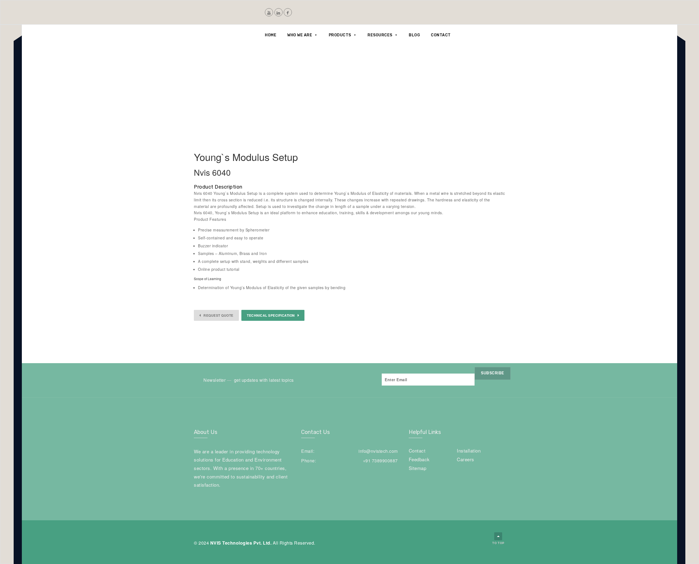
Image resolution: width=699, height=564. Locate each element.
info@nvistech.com (378, 451)
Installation (469, 450)
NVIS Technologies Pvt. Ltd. (241, 543)
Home (270, 35)
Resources (380, 35)
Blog (414, 35)
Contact (441, 35)
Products (340, 35)
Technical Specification (271, 315)
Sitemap (417, 468)
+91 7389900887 (380, 460)
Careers (465, 459)
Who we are (299, 35)
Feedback (419, 459)
